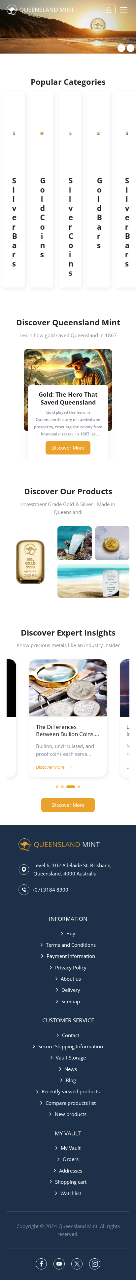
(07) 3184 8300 (50, 889)
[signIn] (109, 10)
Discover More (50, 767)
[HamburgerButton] (123, 9)
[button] (68, 445)
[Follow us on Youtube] (59, 1263)
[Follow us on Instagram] (94, 1263)
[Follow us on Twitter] (77, 1263)
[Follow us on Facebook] (41, 1263)
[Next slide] (130, 48)
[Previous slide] (121, 48)
